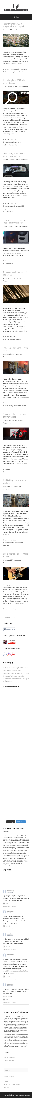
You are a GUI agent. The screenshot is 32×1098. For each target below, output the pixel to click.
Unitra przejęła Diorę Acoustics (12, 670)
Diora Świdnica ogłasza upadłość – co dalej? (16, 673)
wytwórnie (6, 545)
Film (7, 903)
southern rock (21, 406)
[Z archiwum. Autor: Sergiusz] (16, 715)
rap (6, 472)
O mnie (6, 1082)
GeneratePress (26, 1095)
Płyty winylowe (9, 72)
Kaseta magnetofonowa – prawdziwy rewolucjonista (14, 154)
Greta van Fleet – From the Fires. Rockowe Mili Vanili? (14, 221)
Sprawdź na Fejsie (6, 906)
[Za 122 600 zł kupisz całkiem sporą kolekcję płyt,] (16, 779)
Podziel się (13, 906)
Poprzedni (6, 617)
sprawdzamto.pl (17, 921)
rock (11, 263)
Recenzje (7, 261)
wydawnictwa (19, 543)
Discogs (7, 142)
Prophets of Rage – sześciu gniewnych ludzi (14, 415)
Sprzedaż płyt (13, 145)
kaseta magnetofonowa (12, 206)
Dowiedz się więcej (8, 134)
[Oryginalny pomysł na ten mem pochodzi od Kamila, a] (16, 763)
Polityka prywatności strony (12, 1084)
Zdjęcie (8, 926)
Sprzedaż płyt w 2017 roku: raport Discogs (14, 81)
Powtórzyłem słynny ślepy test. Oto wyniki (15, 668)
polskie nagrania (9, 543)
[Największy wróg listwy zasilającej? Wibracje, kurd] (16, 731)
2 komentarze (9, 211)
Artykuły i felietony (10, 69)
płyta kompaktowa (15, 142)
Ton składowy (10, 890)
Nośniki (7, 339)
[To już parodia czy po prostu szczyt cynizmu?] (16, 795)
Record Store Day (19, 72)
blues (6, 406)
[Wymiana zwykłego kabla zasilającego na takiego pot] (16, 811)
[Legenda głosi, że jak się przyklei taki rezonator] (16, 747)
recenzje (7, 263)
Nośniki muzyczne (21, 69)
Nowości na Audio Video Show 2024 (13, 676)
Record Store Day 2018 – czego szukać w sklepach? (14, 25)
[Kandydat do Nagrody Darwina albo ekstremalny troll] (16, 699)
